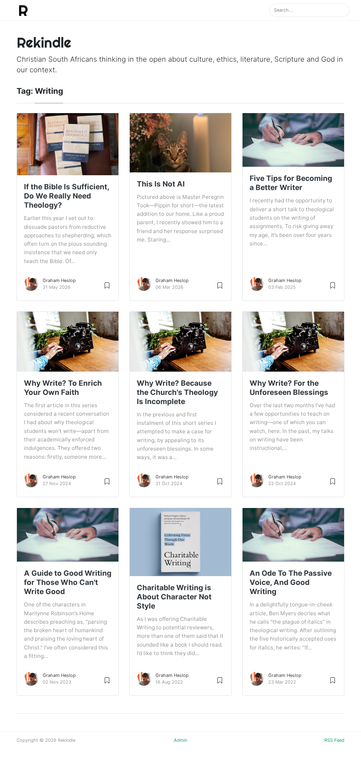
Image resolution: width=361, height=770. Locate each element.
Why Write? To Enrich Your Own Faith (63, 388)
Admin (180, 740)
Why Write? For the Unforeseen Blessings (289, 388)
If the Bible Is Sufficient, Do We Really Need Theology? (66, 195)
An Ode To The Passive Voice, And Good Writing (291, 582)
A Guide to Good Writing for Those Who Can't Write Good (67, 582)
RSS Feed (334, 740)
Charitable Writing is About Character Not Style (174, 596)
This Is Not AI (161, 183)
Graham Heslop (59, 280)
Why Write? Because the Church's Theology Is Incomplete (177, 392)
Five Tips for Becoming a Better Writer (291, 183)
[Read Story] (107, 285)
